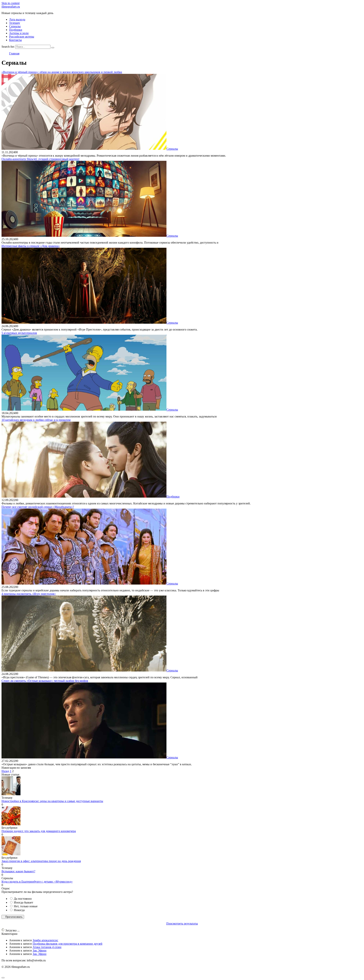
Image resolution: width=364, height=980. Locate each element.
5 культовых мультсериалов (19, 333)
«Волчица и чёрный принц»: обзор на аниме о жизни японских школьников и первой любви (62, 72)
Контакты (15, 40)
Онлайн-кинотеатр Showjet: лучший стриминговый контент (40, 159)
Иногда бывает (23, 902)
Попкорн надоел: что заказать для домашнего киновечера (39, 831)
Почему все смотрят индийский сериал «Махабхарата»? (38, 506)
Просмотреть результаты (182, 923)
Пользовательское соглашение (21, 973)
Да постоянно (23, 898)
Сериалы (15, 26)
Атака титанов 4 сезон (47, 947)
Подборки (15, 29)
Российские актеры (21, 36)
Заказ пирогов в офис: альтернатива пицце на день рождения (41, 861)
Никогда (19, 910)
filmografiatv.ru (11, 6)
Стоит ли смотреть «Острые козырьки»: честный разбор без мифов (45, 680)
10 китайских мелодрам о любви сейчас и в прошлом (36, 419)
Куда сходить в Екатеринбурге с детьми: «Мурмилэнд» (37, 881)
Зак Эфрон (39, 950)
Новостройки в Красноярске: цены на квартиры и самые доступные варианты (52, 801)
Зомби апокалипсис (45, 940)
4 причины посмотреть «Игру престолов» (29, 593)
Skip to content (11, 3)
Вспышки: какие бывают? (18, 871)
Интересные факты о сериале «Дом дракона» (31, 246)
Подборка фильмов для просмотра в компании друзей (67, 943)
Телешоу (14, 22)
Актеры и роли (19, 33)
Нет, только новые (26, 906)
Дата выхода (17, 19)
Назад (5, 771)
